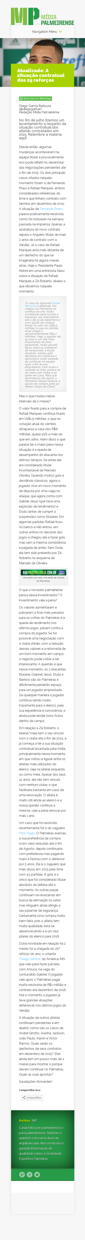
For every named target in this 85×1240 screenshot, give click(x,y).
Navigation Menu (44, 31)
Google (22, 1175)
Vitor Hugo (27, 833)
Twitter (37, 1175)
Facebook (29, 1175)
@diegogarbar (30, 109)
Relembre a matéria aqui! (40, 136)
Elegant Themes (46, 1224)
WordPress (66, 1229)
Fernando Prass (51, 209)
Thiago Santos (29, 959)
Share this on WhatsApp (37, 98)
